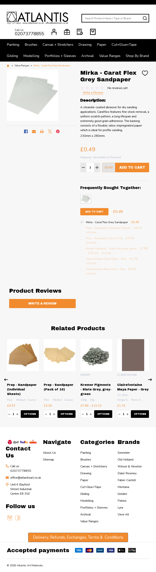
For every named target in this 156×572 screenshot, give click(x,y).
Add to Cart (132, 167)
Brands (129, 442)
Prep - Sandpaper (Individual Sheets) (22, 389)
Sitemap (48, 459)
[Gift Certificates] (67, 32)
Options (91, 232)
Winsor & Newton (130, 466)
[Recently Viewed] (80, 32)
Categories (97, 442)
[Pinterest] (57, 131)
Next (150, 379)
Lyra (120, 508)
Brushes (31, 44)
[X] (49, 131)
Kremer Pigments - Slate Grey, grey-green (95, 389)
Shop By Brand (137, 56)
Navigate (57, 442)
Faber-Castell (127, 480)
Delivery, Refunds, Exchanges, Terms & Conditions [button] (78, 537)
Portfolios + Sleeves (60, 56)
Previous (6, 379)
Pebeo (122, 501)
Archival (87, 56)
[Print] (41, 131)
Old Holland (125, 459)
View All (123, 514)
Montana (123, 487)
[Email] (33, 131)
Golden (122, 494)
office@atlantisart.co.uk (25, 478)
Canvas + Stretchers (58, 44)
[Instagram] (10, 517)
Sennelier (124, 453)
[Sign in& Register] (54, 32)
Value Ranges (109, 56)
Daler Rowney (127, 473)
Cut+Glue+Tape (124, 44)
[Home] (8, 65)
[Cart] (93, 32)
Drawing (85, 44)
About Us (49, 453)
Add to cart (94, 211)
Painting (13, 44)
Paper (101, 44)
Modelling (31, 56)
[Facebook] (25, 131)
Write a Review (93, 93)
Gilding (12, 56)
